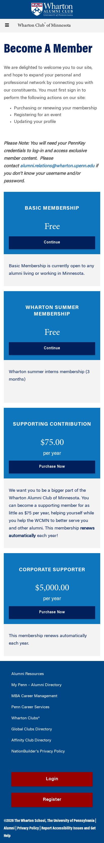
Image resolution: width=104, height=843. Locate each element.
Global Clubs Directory (31, 729)
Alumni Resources (27, 674)
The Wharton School (29, 821)
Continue (52, 242)
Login (52, 779)
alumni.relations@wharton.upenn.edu (57, 166)
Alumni (9, 828)
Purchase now (52, 467)
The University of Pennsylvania (70, 821)
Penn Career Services (30, 707)
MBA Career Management (34, 696)
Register (52, 799)
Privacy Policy (28, 828)
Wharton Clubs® (25, 718)
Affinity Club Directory (31, 740)
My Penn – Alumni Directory (36, 685)
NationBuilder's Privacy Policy (38, 751)
